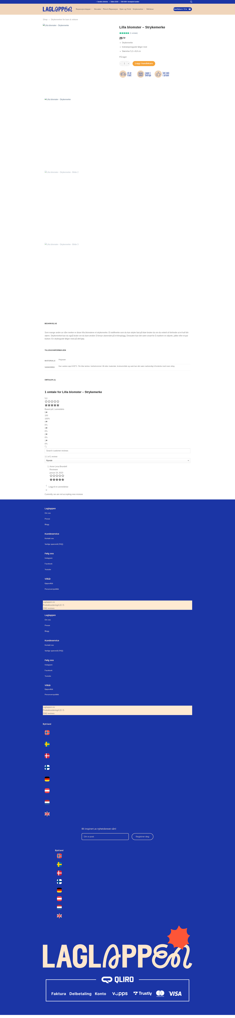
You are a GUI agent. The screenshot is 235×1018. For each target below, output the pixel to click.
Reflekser (150, 9)
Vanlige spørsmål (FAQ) (54, 544)
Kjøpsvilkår (49, 583)
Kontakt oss (49, 538)
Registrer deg (142, 836)
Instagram (49, 558)
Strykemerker (138, 9)
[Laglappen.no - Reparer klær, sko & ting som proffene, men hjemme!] (57, 9)
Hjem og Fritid (125, 9)
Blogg (47, 524)
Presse (47, 519)
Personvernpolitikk (52, 589)
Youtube (48, 569)
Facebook (48, 564)
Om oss (48, 513)
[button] (191, 2)
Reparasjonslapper (83, 9)
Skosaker (97, 9)
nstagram (49, 665)
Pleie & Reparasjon (110, 9)
